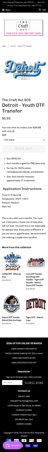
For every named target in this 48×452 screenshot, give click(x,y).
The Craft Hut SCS (26, 433)
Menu (7, 10)
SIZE (4, 135)
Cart (44, 10)
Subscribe (34, 383)
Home (4, 46)
